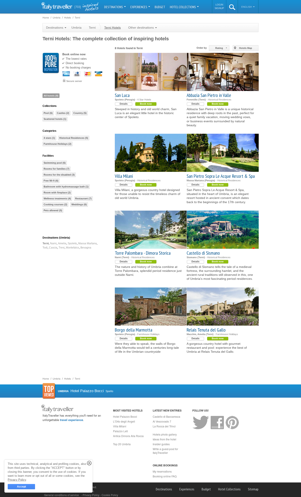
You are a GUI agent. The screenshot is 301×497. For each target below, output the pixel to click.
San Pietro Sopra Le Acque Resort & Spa (221, 176)
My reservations (162, 471)
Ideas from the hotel (164, 439)
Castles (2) (63, 113)
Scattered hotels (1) (55, 119)
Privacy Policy (91, 495)
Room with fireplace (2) (57, 192)
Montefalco (72, 247)
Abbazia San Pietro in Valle (209, 95)
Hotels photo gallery (165, 434)
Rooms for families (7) (56, 168)
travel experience (71, 420)
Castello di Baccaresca (166, 416)
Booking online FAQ (165, 476)
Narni (53, 243)
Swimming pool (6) (55, 162)
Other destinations (141, 27)
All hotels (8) (51, 95)
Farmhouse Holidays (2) (57, 144)
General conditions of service (61, 495)
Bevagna (85, 247)
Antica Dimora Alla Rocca (128, 436)
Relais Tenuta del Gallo (206, 330)
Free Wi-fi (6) (51, 180)
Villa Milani (124, 176)
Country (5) (80, 113)
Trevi (62, 247)
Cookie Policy (110, 495)
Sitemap (253, 489)
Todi (45, 247)
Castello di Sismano (203, 253)
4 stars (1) (49, 138)
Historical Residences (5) (73, 138)
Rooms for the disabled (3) (59, 174)
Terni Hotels (112, 27)
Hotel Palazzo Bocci (125, 416)
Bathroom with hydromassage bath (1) (66, 186)
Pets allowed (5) (53, 210)
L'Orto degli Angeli (124, 421)
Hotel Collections (183, 7)
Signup (219, 8)
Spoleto (72, 243)
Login (219, 4)
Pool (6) (48, 113)
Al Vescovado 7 (162, 421)
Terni (46, 243)
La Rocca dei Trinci (164, 426)
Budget (160, 7)
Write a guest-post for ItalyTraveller (165, 450)
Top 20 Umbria (122, 444)
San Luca (122, 95)
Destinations (114, 7)
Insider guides (161, 444)
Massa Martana (87, 243)
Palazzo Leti (120, 431)
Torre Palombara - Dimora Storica (143, 253)
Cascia (53, 247)
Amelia (62, 243)
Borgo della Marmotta (133, 330)
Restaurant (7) (83, 198)
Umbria (76, 27)
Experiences (139, 7)
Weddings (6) (79, 204)
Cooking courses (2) (55, 204)
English (247, 7)
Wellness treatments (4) (57, 198)
